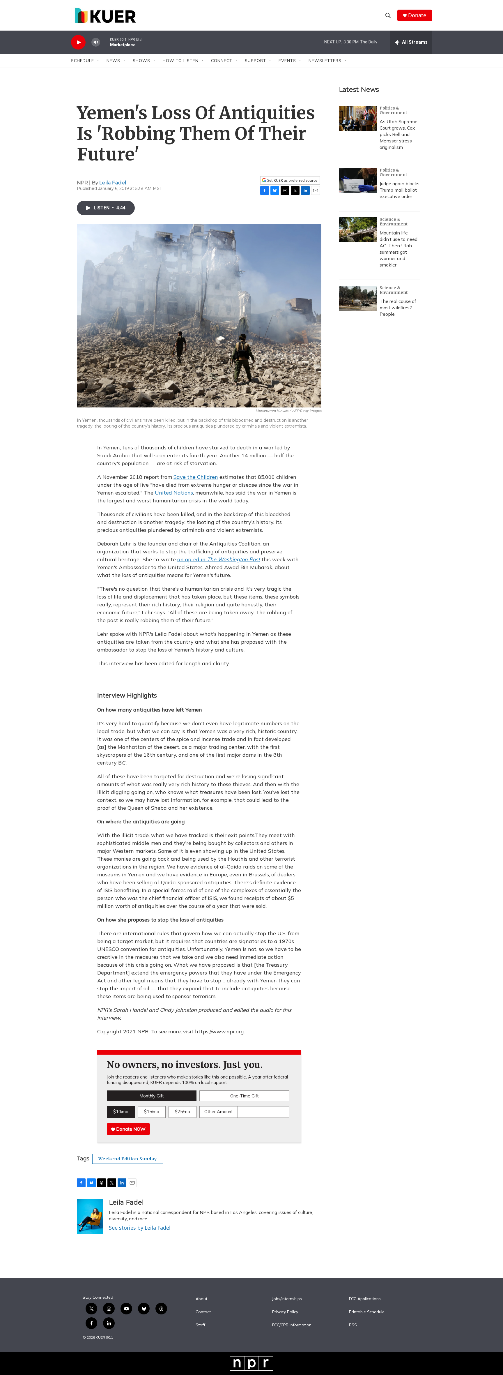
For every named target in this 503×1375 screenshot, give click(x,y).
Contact (203, 1312)
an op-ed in (218, 559)
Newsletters (325, 60)
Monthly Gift (151, 1096)
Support (255, 60)
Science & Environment (394, 222)
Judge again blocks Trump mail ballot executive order (399, 190)
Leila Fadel (112, 183)
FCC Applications (365, 1299)
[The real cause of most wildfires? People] (358, 298)
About (201, 1299)
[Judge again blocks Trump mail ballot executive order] (358, 180)
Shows (141, 60)
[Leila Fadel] (90, 1216)
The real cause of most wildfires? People (398, 307)
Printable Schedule (367, 1312)
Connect (221, 60)
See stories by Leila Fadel (140, 1227)
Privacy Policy (285, 1312)
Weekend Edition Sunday (127, 1159)
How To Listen (181, 60)
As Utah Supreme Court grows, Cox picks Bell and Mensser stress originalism (398, 134)
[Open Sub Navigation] (98, 60)
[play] (78, 42)
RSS (353, 1325)
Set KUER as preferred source (291, 180)
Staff (200, 1325)
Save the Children (195, 477)
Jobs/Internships (287, 1299)
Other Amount (218, 1111)
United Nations (174, 492)
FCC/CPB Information (291, 1325)
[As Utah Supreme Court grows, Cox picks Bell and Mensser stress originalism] (358, 118)
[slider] (105, 42)
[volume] (96, 42)
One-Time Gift (244, 1096)
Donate (417, 15)
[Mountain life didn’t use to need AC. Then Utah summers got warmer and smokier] (358, 229)
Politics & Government (393, 110)
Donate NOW (130, 1129)
